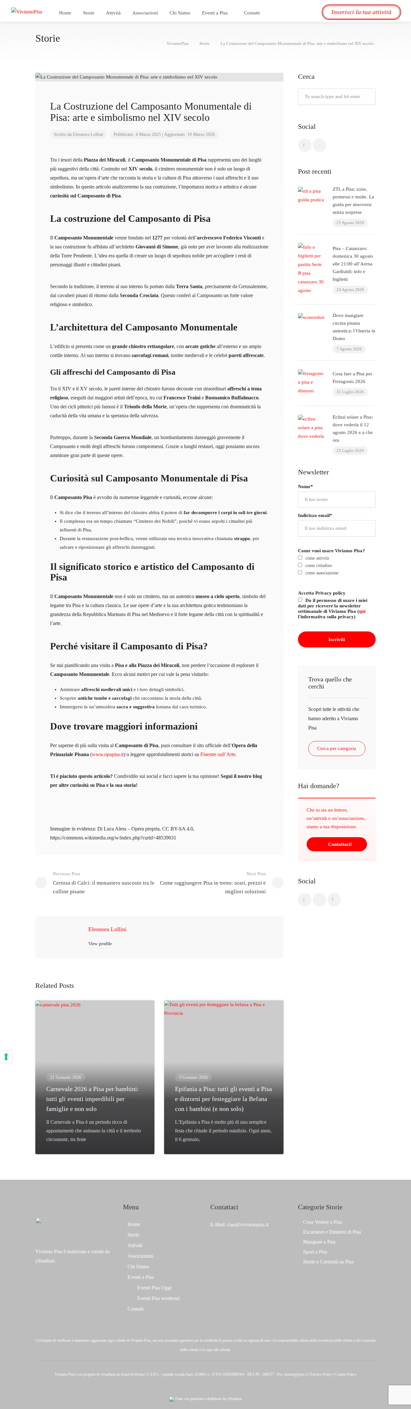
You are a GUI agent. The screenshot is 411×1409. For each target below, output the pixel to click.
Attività (113, 12)
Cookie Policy (345, 1374)
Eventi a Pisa (215, 12)
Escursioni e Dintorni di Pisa (332, 1232)
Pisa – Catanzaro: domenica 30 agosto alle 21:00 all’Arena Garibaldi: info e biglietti (353, 264)
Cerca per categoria (336, 748)
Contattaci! (339, 844)
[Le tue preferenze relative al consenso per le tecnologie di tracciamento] (6, 1057)
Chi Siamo (180, 12)
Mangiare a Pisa (319, 1242)
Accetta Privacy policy (321, 593)
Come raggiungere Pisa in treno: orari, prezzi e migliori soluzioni (213, 883)
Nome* (305, 486)
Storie (88, 12)
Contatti (252, 12)
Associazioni (145, 12)
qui (362, 611)
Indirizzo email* (315, 515)
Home (65, 12)
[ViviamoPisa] (26, 11)
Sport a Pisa (315, 1252)
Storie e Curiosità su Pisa (328, 1261)
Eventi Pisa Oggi (154, 1287)
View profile (100, 943)
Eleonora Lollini (107, 929)
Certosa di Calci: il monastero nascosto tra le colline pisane (103, 883)
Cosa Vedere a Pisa (322, 1222)
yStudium (45, 1260)
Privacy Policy (321, 1374)
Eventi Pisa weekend (158, 1298)
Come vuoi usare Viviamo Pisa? (331, 550)
